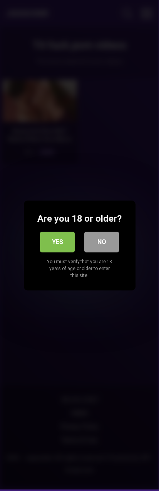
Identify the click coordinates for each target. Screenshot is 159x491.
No (101, 242)
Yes (57, 242)
